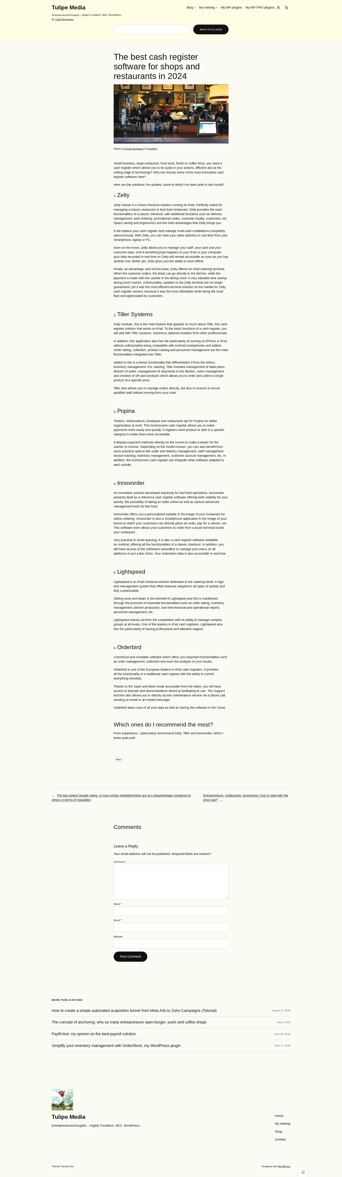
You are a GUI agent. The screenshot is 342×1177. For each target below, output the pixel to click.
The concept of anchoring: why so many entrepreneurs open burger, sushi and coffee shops (129, 1022)
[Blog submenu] (195, 8)
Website (118, 936)
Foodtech (152, 148)
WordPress (284, 1166)
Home (279, 1116)
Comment (120, 861)
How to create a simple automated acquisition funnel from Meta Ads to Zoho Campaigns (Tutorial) (134, 1011)
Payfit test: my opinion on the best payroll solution (94, 1034)
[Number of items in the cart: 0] (286, 8)
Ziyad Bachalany (64, 19)
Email (117, 920)
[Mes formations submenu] (216, 8)
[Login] (278, 8)
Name (118, 903)
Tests (118, 759)
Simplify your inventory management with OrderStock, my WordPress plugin (116, 1046)
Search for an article (211, 29)
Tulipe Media (68, 7)
